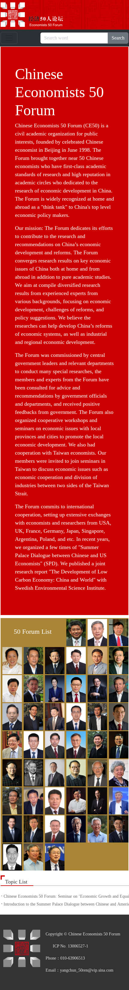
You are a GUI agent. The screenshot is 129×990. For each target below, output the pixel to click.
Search (118, 37)
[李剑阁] (96, 688)
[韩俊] (117, 660)
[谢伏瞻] (53, 800)
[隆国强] (75, 660)
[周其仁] (32, 856)
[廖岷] (75, 688)
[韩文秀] (11, 688)
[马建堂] (53, 744)
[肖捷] (32, 800)
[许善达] (75, 800)
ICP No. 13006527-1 (70, 946)
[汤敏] (117, 744)
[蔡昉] (96, 632)
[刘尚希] (11, 716)
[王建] (11, 772)
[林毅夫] (117, 716)
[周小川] (53, 856)
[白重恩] (75, 632)
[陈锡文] (32, 660)
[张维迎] (96, 828)
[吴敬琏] (96, 772)
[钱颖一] (75, 744)
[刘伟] (53, 716)
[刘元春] (75, 716)
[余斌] (53, 828)
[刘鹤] (117, 688)
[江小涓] (53, 688)
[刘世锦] (32, 716)
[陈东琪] (11, 660)
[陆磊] (32, 744)
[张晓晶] (117, 828)
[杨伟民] (117, 800)
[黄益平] (32, 688)
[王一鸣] (53, 772)
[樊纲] (53, 660)
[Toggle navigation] (9, 38)
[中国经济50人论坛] (39, 14)
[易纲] (32, 828)
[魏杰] (75, 772)
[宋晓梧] (96, 744)
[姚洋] (11, 828)
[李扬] (96, 716)
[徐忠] (96, 800)
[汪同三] (32, 772)
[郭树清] (96, 660)
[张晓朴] (11, 856)
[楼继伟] (11, 744)
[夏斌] (11, 800)
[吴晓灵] (117, 772)
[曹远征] (117, 632)
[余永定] (75, 828)
